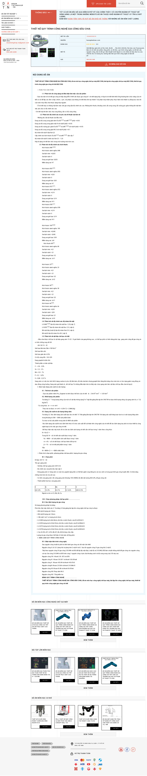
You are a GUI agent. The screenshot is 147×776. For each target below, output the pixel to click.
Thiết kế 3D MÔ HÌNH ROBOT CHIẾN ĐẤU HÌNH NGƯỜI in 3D (40, 720)
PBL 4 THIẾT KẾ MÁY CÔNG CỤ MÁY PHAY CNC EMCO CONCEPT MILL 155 (64, 720)
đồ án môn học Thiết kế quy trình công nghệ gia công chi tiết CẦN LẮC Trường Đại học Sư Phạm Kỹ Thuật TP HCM (64, 626)
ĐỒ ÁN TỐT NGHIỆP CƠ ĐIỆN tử (39, 754)
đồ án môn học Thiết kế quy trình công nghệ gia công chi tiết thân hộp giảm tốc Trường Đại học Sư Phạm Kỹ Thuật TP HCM (112, 626)
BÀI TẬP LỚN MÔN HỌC (41, 650)
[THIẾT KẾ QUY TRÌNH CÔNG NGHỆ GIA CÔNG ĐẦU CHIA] (39, 40)
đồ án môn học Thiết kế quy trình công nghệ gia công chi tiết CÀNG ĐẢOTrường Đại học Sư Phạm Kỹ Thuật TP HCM (88, 626)
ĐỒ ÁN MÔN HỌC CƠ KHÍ (42, 698)
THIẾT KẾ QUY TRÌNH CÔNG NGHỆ (40, 750)
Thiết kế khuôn (47, 743)
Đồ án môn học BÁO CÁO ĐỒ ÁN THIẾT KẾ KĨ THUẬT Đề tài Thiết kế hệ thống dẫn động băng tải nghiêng (87, 674)
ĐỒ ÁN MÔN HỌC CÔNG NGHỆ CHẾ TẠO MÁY (50, 602)
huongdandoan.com (93, 40)
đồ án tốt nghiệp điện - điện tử (40, 747)
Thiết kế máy (35, 743)
